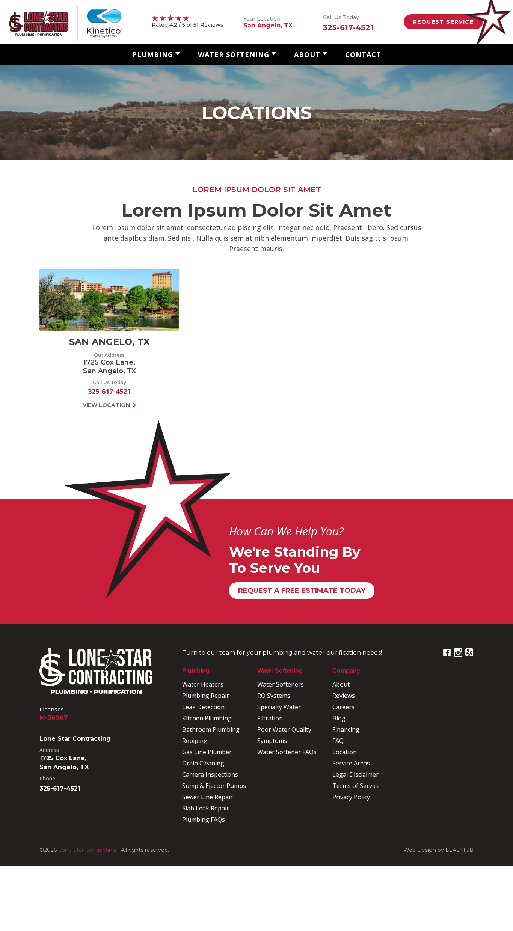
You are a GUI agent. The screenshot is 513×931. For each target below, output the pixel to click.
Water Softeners (280, 684)
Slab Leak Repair (205, 808)
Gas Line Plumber (207, 752)
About (307, 54)
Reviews (343, 695)
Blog (339, 718)
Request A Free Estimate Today (301, 590)
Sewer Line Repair (207, 797)
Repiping (194, 741)
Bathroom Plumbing (211, 729)
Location (344, 752)
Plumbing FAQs (203, 819)
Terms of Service (356, 786)
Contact (363, 54)
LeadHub (459, 850)
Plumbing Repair (205, 695)
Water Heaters (202, 684)
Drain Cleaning (203, 763)
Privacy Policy (351, 797)
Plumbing (152, 54)
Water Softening (233, 54)
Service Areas (351, 763)
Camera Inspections (210, 774)
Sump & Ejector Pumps (214, 786)
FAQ (338, 741)
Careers (343, 707)
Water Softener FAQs (287, 752)
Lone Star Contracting (87, 850)
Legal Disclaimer (355, 774)
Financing (345, 729)
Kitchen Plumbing (207, 718)
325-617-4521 (109, 391)
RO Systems (273, 695)
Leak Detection (203, 707)
